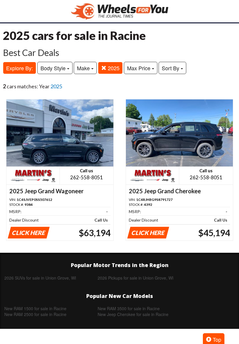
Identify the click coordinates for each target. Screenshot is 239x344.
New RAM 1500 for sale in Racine (35, 308)
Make (84, 68)
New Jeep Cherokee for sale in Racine (133, 314)
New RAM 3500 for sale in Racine (129, 308)
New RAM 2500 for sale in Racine (35, 314)
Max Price (139, 68)
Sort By (171, 68)
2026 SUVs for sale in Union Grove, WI (40, 278)
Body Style (54, 68)
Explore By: (19, 68)
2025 (112, 68)
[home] (119, 11)
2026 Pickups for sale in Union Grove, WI (135, 278)
